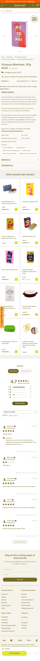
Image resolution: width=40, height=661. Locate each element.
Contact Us (4, 594)
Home (2, 57)
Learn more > (4, 89)
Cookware (4, 620)
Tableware (4, 622)
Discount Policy (26, 605)
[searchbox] (18, 411)
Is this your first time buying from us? (12, 131)
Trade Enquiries (6, 605)
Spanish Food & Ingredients (11, 150)
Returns (3, 600)
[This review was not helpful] (35, 451)
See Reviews (13, 371)
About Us (24, 597)
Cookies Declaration (27, 608)
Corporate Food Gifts (7, 631)
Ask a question (26, 371)
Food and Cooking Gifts (8, 625)
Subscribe (20, 579)
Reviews (24, 594)
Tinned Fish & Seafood (20, 57)
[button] (3, 35)
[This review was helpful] (32, 451)
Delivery (3, 597)
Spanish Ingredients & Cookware (25, 59)
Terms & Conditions (27, 600)
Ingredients (9, 57)
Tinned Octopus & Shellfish (8, 59)
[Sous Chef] (20, 5)
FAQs (3, 608)
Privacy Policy (25, 602)
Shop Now (31, 1)
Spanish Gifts (27, 150)
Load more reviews (20, 542)
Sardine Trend (20, 147)
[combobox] (20, 416)
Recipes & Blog (6, 628)
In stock (7, 649)
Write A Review (20, 403)
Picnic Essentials (8, 147)
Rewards (4, 602)
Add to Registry (22, 81)
